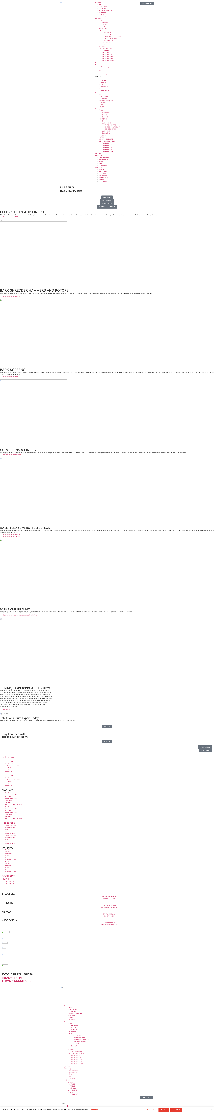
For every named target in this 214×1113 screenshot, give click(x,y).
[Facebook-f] (13, 886)
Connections (106, 43)
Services (98, 63)
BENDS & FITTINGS (111, 39)
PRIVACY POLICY (13, 978)
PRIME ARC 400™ (107, 59)
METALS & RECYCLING (106, 11)
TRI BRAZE (105, 23)
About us (101, 79)
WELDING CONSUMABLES (107, 51)
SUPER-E (105, 27)
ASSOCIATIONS (103, 87)
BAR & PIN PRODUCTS (106, 49)
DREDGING (102, 13)
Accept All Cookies (176, 1109)
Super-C (104, 25)
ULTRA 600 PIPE (107, 33)
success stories (103, 69)
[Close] (211, 1110)
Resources (98, 65)
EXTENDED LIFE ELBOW (113, 37)
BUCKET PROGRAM (11, 794)
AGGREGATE (103, 9)
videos (101, 71)
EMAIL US (8, 878)
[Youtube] (17, 886)
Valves (104, 45)
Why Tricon (8, 852)
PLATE (101, 21)
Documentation (103, 75)
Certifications (103, 85)
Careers (101, 89)
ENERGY (101, 15)
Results (64, 1107)
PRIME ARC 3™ (106, 53)
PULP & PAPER (103, 7)
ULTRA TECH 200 (107, 41)
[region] (107, 1110)
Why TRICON (103, 81)
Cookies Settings (151, 1109)
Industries (98, 3)
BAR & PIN (8, 802)
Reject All (163, 1109)
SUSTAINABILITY (104, 91)
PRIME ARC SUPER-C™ (109, 61)
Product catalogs (104, 67)
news (100, 73)
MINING (101, 5)
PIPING (101, 31)
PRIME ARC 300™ (107, 57)
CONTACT (8, 876)
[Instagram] (8, 886)
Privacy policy (94, 1109)
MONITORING (103, 29)
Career (7, 858)
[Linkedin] (4, 886)
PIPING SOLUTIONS (11, 798)
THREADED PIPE (110, 35)
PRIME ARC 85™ (107, 55)
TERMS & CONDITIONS (16, 981)
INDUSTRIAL (102, 17)
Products (98, 19)
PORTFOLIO (102, 83)
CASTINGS (102, 47)
